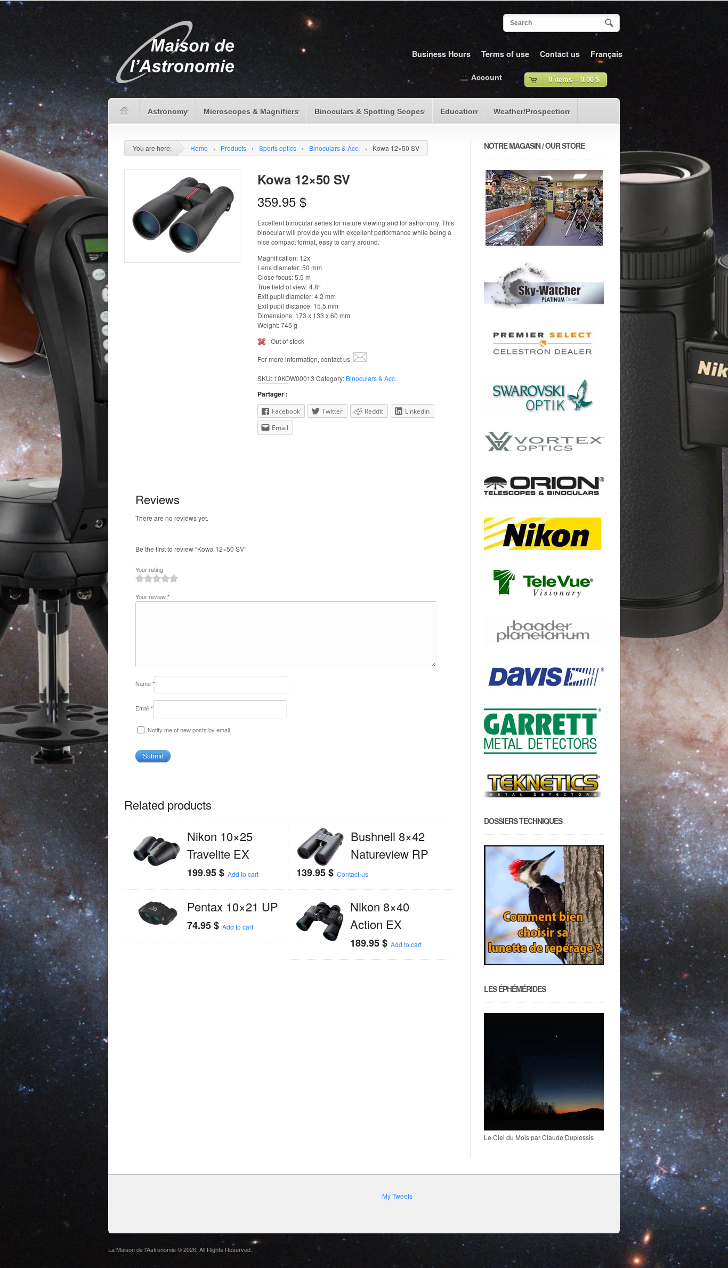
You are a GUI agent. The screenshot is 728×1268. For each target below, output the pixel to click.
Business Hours (441, 54)
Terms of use (505, 54)
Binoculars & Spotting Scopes (365, 115)
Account (486, 77)
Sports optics (277, 147)
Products (233, 147)
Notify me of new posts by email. (189, 729)
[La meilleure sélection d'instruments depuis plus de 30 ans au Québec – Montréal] (174, 87)
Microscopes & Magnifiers (247, 115)
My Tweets (397, 1195)
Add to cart (243, 873)
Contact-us (352, 873)
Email (144, 708)
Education (455, 115)
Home (199, 147)
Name (145, 683)
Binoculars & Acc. (334, 147)
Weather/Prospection (528, 115)
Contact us (560, 54)
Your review (152, 596)
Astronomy (164, 115)
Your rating (149, 569)
